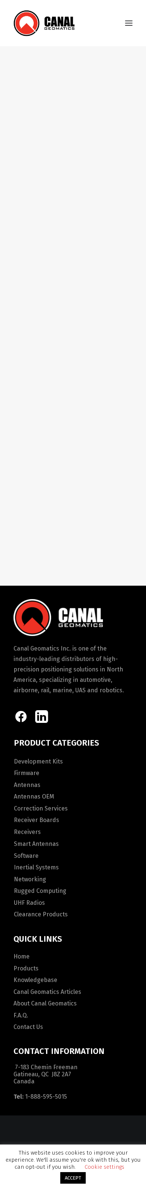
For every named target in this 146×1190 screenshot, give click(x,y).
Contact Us (28, 1026)
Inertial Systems (36, 867)
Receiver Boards (36, 820)
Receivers (27, 831)
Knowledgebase (35, 979)
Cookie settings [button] (104, 1167)
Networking (30, 879)
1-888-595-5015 (46, 1096)
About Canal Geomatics (45, 1003)
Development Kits (38, 761)
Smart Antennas (36, 843)
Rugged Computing (40, 890)
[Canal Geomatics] (43, 23)
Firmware (26, 773)
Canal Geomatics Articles (47, 991)
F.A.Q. (20, 1015)
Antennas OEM (34, 796)
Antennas (27, 784)
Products (26, 968)
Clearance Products (41, 914)
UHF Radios (29, 902)
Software (26, 855)
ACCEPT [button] (73, 1178)
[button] (129, 23)
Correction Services (41, 808)
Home (21, 956)
